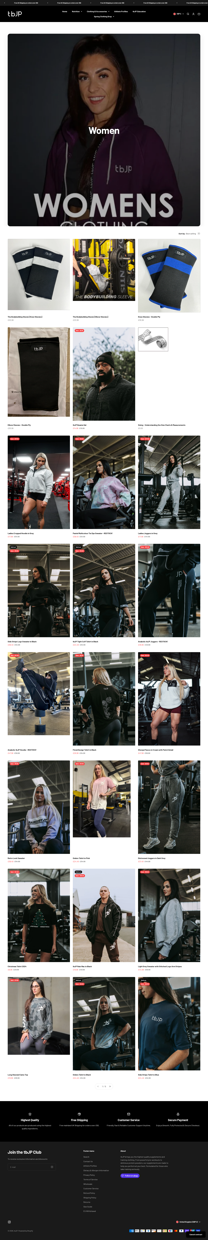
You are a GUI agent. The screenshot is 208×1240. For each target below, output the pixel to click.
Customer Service (91, 1188)
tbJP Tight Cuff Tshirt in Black (85, 641)
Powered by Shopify (25, 1231)
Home (64, 11)
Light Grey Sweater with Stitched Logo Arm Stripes (160, 966)
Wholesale (87, 1184)
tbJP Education (139, 11)
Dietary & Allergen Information (96, 1170)
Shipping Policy (89, 1197)
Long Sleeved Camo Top (18, 1075)
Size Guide (87, 1206)
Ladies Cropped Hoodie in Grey (21, 533)
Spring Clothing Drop (103, 16)
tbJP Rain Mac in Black (82, 966)
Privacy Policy (89, 1175)
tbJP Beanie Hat (79, 425)
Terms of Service (90, 1179)
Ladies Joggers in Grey (147, 533)
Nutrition (76, 11)
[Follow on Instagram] (9, 1222)
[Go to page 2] (110, 1086)
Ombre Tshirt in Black (82, 1075)
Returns (86, 1202)
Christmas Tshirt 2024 (17, 966)
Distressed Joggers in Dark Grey (151, 858)
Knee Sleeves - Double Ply (149, 317)
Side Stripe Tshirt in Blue (148, 1075)
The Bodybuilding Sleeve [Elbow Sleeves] (90, 317)
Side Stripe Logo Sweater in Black (22, 641)
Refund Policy (89, 1193)
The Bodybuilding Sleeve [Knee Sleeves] (25, 317)
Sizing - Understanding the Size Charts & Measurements (161, 425)
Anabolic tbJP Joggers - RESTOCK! (153, 641)
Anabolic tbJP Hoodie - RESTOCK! (22, 750)
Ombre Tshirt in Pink (81, 858)
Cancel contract (195, 1234)
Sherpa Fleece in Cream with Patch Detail (155, 750)
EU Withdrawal (89, 1211)
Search (86, 1157)
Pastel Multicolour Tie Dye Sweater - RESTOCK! (93, 533)
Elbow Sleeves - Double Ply (19, 425)
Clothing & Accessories (97, 11)
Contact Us (88, 1161)
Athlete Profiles (121, 11)
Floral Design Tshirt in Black (84, 750)
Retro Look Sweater (16, 858)
